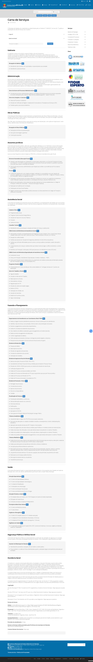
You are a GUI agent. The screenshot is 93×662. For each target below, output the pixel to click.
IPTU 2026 (39, 15)
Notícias (39, 5)
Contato (89, 5)
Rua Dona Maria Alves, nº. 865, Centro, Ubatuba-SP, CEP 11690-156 (28, 645)
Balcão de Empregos (73, 32)
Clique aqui (55, 588)
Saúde (45, 15)
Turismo (32, 5)
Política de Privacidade (23, 652)
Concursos (72, 5)
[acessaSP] (76, 57)
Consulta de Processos (73, 37)
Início (35, 658)
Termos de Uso (12, 652)
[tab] (36, 34)
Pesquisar (56, 12)
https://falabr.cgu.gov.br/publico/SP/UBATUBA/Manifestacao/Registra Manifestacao (34, 605)
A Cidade (25, 5)
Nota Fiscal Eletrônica (73, 44)
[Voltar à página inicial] (8, 22)
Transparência (53, 4)
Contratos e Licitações (73, 39)
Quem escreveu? (13, 38)
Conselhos (63, 4)
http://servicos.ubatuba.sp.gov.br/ (37, 95)
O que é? (11, 34)
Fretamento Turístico (73, 42)
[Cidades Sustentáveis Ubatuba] (76, 77)
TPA (49, 15)
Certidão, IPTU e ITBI (73, 34)
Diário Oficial (81, 4)
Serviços (45, 5)
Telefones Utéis (71, 47)
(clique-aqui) (39, 649)
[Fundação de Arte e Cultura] (76, 91)
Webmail (83, 1)
